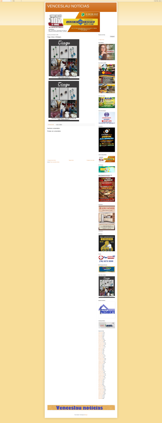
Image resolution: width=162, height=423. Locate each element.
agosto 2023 (100, 379)
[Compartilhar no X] (59, 124)
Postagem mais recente (52, 160)
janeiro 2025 (100, 357)
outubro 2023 (100, 376)
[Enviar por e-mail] (56, 124)
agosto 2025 (100, 348)
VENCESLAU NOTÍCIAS (68, 6)
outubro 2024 (100, 361)
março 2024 (100, 370)
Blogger (86, 414)
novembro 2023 (101, 375)
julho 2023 (100, 380)
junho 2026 (100, 335)
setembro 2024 (101, 362)
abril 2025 (100, 353)
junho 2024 (100, 366)
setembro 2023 (101, 377)
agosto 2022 (100, 394)
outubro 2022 (100, 392)
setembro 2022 (101, 393)
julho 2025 (100, 349)
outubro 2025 (100, 345)
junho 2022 (100, 397)
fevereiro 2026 (100, 340)
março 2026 (100, 339)
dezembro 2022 (101, 389)
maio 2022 (100, 398)
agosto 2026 (100, 332)
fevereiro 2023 (100, 386)
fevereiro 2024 (100, 371)
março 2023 (100, 385)
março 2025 (100, 354)
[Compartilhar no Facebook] (60, 124)
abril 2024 (100, 368)
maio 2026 (100, 336)
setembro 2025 (101, 346)
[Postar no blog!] (57, 124)
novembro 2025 (101, 344)
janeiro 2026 (100, 341)
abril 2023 (100, 384)
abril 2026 (100, 337)
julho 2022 (100, 395)
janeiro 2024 (100, 372)
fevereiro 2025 (100, 355)
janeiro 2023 (100, 388)
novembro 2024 (101, 359)
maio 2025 (100, 352)
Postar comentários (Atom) (54, 162)
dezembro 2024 (101, 358)
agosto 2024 (100, 363)
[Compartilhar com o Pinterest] (61, 124)
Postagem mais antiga (90, 160)
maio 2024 (100, 367)
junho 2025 (100, 350)
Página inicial (71, 160)
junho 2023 (100, 381)
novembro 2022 (101, 390)
